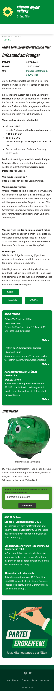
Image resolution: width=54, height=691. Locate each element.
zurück (10, 291)
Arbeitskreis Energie (18, 355)
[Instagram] (31, 673)
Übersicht (12, 300)
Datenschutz (27, 687)
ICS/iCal (33, 300)
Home (7, 680)
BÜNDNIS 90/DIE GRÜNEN (28, 10)
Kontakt (16, 680)
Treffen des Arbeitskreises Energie (22, 348)
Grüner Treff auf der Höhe (18, 319)
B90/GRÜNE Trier (11, 36)
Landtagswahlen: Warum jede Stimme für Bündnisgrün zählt (26, 547)
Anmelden (27, 505)
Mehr (44, 340)
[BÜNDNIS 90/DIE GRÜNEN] (7, 12)
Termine (6, 40)
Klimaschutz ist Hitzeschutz (19, 573)
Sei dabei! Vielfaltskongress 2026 (22, 521)
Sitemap (25, 680)
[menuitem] (7, 680)
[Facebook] (25, 673)
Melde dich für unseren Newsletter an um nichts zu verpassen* (26, 491)
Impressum (44, 680)
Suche (34, 680)
